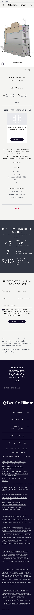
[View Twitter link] (14, 444)
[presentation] (17, 37)
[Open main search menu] (31, 5)
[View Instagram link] (19, 444)
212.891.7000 (26, 527)
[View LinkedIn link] (25, 444)
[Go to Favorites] (31, 1)
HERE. (12, 583)
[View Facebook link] (9, 444)
